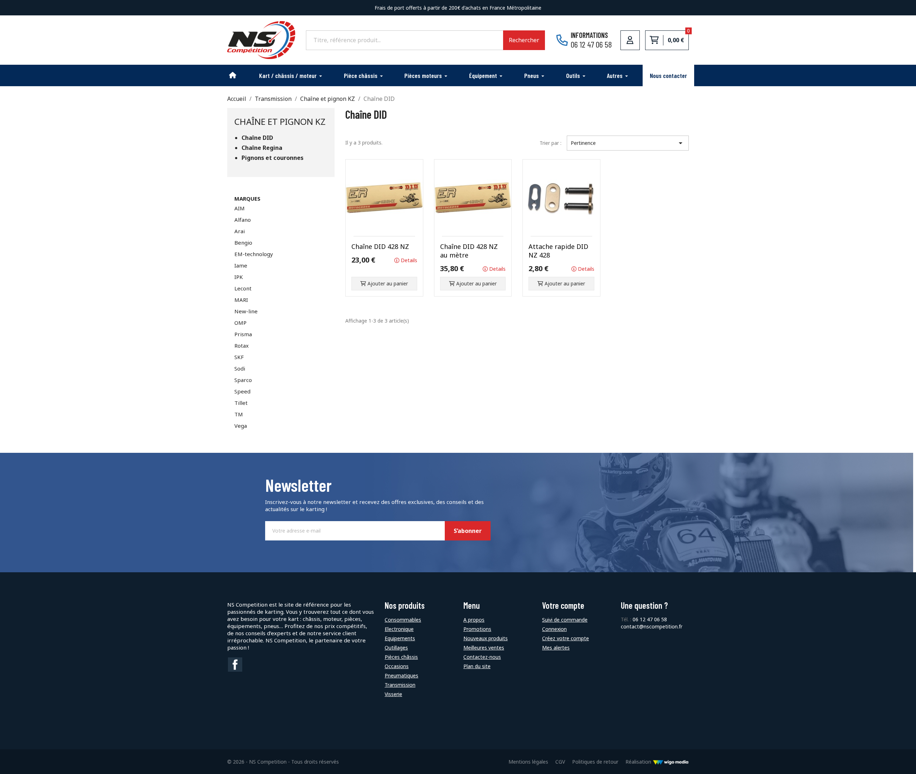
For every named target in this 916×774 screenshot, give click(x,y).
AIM (239, 208)
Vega (240, 425)
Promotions (477, 629)
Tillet (241, 402)
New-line (246, 311)
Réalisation (639, 761)
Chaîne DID (257, 138)
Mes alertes (556, 647)
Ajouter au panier (387, 283)
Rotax (241, 345)
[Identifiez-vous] (630, 40)
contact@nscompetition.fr (651, 626)
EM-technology (253, 254)
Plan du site (477, 666)
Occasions (397, 666)
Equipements (400, 638)
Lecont (243, 288)
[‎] (233, 75)
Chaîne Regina (262, 148)
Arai (239, 231)
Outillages (396, 647)
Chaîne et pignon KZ (280, 121)
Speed (242, 391)
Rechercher (524, 40)
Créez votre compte (565, 638)
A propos (473, 619)
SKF (239, 357)
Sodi (239, 368)
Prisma (243, 334)
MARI (241, 299)
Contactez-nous (482, 656)
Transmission (400, 684)
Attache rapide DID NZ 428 (558, 250)
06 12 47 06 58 (650, 619)
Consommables (403, 619)
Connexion (554, 629)
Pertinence (628, 143)
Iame (240, 265)
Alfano (242, 219)
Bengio (243, 242)
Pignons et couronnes (272, 158)
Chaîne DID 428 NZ (380, 246)
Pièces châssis (401, 656)
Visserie (393, 694)
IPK (238, 276)
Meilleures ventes (483, 647)
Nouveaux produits (485, 638)
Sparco (243, 379)
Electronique (399, 629)
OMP (240, 322)
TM (238, 414)
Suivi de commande (565, 619)
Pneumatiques (401, 675)
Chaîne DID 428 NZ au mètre (469, 250)
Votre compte (563, 605)
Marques (247, 198)
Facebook (235, 664)
